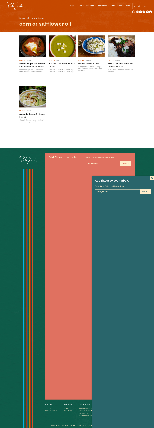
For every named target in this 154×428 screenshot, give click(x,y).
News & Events (116, 6)
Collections (68, 411)
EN (135, 6)
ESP (139, 6)
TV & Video (90, 6)
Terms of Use (69, 425)
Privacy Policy (57, 425)
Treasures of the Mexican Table (90, 411)
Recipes (80, 6)
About (71, 6)
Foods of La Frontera (86, 408)
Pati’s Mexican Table (86, 415)
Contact (48, 408)
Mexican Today (84, 413)
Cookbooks (102, 6)
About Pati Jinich (51, 411)
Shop (128, 6)
